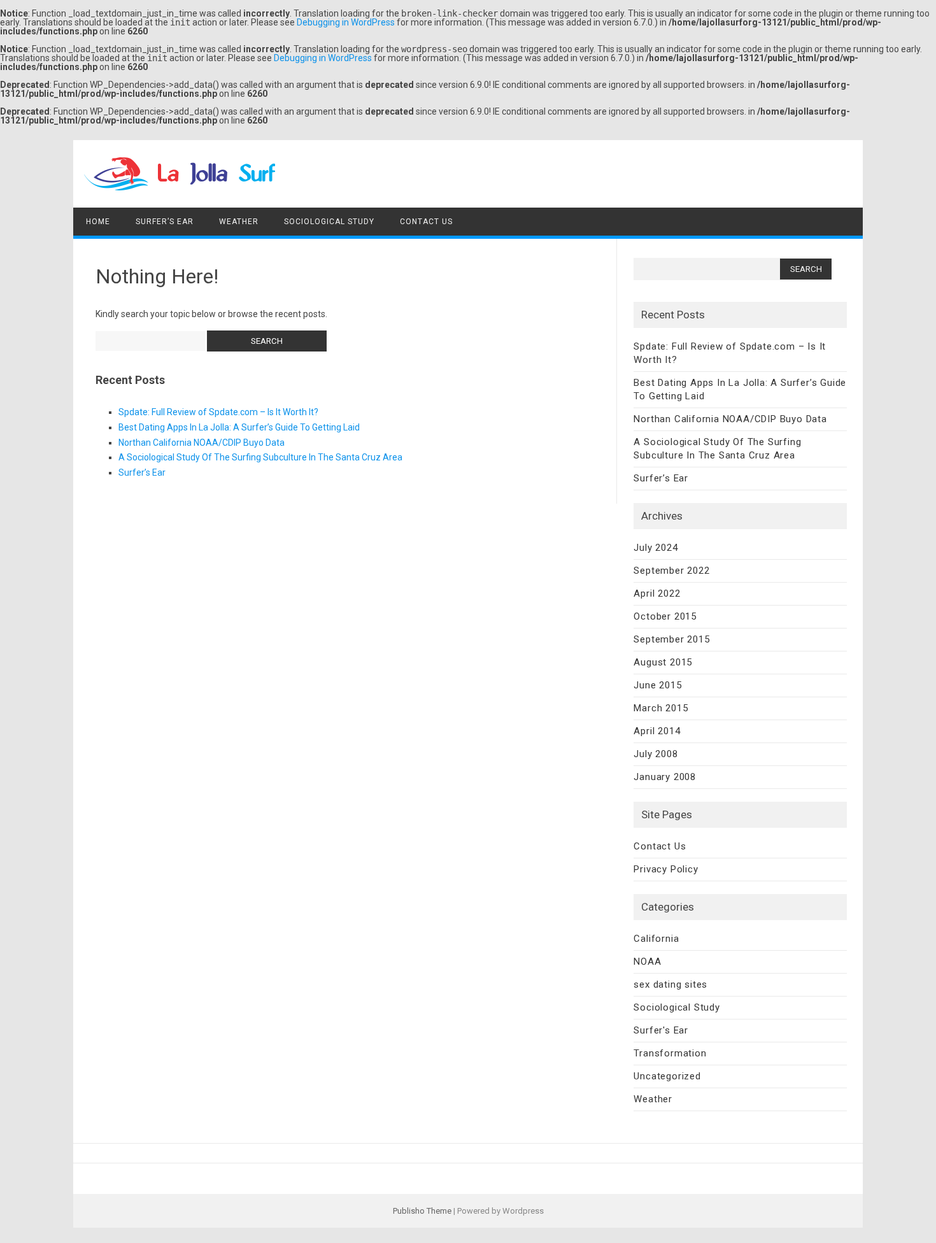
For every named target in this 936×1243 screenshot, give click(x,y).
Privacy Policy (666, 869)
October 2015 (665, 616)
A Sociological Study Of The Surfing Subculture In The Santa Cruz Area (260, 457)
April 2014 (657, 731)
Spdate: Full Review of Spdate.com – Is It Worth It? (218, 412)
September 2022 (671, 570)
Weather (239, 221)
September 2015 (671, 639)
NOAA (647, 961)
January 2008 (665, 777)
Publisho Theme (422, 1211)
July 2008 (655, 754)
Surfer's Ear (661, 1030)
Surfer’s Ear (165, 221)
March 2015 (661, 708)
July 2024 (655, 547)
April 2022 (657, 593)
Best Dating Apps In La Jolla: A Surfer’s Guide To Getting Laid (239, 427)
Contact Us (426, 221)
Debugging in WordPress (346, 22)
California (656, 938)
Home (98, 221)
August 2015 (663, 662)
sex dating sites (670, 984)
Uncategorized (667, 1076)
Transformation (670, 1053)
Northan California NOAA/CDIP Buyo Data (201, 442)
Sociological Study (329, 221)
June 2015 (657, 685)
